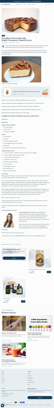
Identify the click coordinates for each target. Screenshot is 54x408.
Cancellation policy (47, 404)
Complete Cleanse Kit (7, 298)
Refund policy (19, 404)
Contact (29, 373)
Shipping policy (40, 404)
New (21, 4)
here (15, 210)
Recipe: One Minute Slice (9, 333)
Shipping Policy (30, 378)
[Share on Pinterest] (17, 244)
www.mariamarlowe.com (17, 232)
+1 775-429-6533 (4, 393)
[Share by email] (20, 244)
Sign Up (14, 258)
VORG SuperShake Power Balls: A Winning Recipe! (35, 333)
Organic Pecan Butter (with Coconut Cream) (26, 91)
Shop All (17, 4)
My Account (30, 375)
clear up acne (26, 219)
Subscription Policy (31, 382)
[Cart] (51, 4)
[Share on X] (15, 244)
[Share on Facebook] (12, 244)
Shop (49, 272)
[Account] (49, 4)
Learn (25, 4)
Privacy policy (25, 404)
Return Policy (30, 380)
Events (34, 4)
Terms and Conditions (32, 404)
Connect (29, 4)
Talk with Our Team (5, 395)
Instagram (13, 235)
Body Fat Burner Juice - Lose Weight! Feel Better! (9, 360)
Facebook (29, 235)
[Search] (46, 4)
